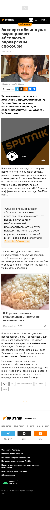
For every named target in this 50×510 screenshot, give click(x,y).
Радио (5, 384)
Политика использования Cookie (16, 461)
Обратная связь (8, 475)
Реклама (23, 471)
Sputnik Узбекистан (17, 241)
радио (5, 389)
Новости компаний (9, 471)
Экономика (43, 426)
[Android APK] (9, 483)
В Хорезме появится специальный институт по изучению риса (21, 316)
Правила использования (12, 453)
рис (12, 384)
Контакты (16, 450)
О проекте (6, 450)
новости (6, 426)
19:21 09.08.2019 (8, 51)
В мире (30, 426)
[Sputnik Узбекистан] (8, 21)
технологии (40, 384)
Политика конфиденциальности (15, 457)
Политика (18, 426)
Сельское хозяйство (24, 384)
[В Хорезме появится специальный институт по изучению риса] (25, 292)
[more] (45, 326)
